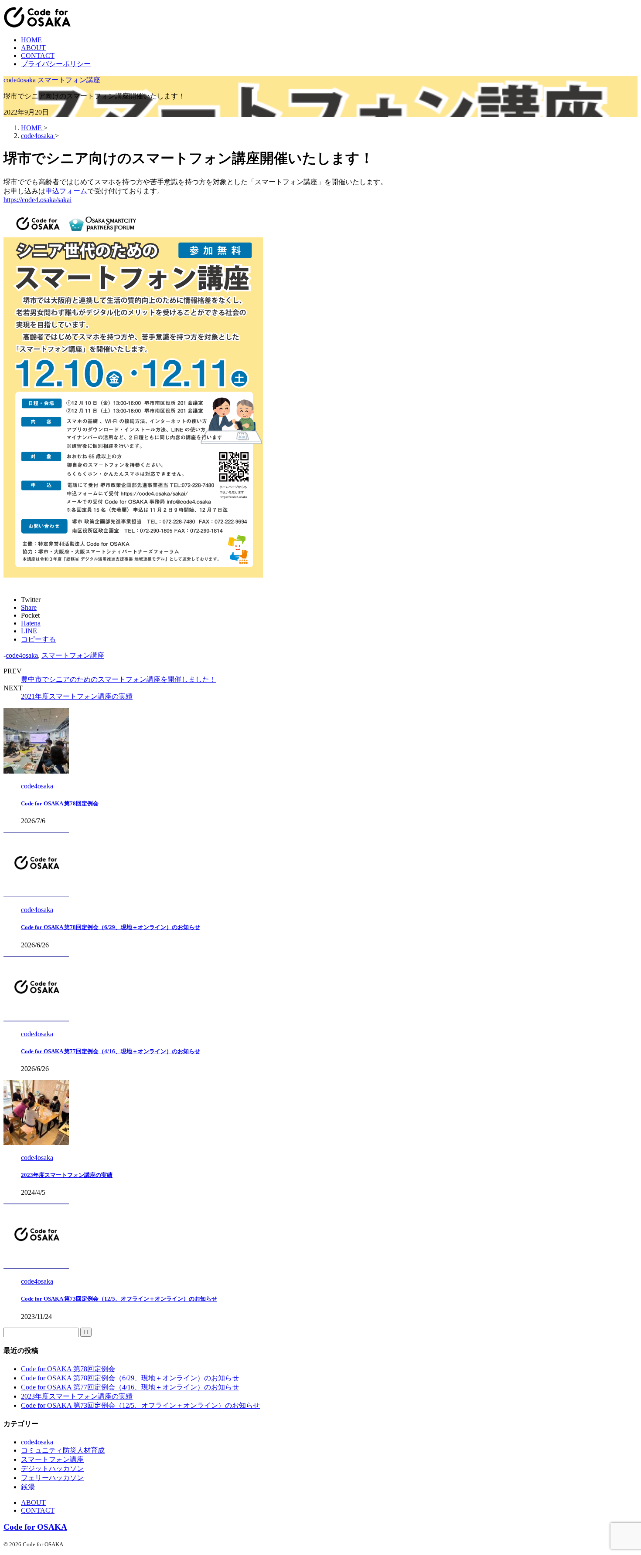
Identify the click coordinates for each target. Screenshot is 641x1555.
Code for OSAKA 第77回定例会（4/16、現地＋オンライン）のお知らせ (110, 1051)
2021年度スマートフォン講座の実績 (77, 696)
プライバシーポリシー (56, 64)
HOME (31, 40)
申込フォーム (66, 191)
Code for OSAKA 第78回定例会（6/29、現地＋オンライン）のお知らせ (110, 927)
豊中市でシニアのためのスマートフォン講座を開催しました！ (118, 679)
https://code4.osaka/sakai (37, 199)
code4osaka (22, 655)
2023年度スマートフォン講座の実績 (67, 1175)
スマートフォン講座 (72, 655)
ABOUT (33, 47)
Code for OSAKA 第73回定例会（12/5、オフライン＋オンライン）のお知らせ (119, 1298)
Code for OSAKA (35, 1526)
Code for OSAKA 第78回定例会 (60, 803)
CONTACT (38, 55)
